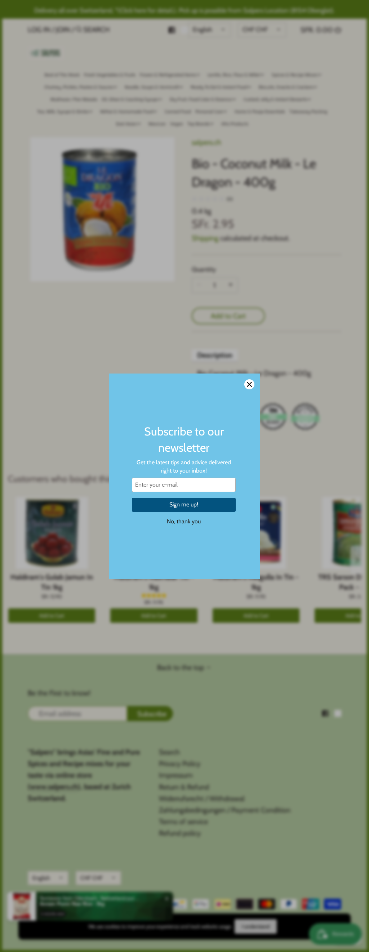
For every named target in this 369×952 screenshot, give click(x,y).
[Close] (249, 384)
